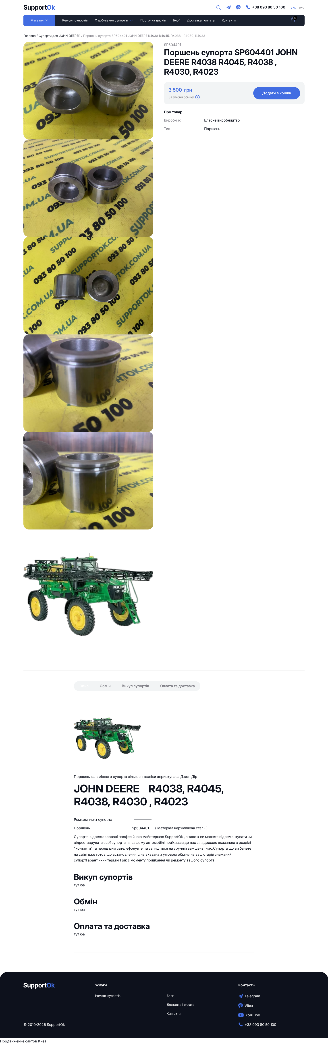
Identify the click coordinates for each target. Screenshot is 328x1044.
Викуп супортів (135, 686)
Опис (84, 686)
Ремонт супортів (75, 20)
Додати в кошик (276, 93)
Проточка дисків (153, 20)
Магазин (37, 20)
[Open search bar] (218, 7)
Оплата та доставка (177, 686)
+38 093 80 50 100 (268, 7)
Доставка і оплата (201, 20)
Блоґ (176, 20)
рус (302, 7)
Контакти (229, 20)
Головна (29, 36)
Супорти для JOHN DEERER (59, 36)
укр (293, 7)
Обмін (105, 686)
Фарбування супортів (111, 20)
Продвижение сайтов (18, 1041)
